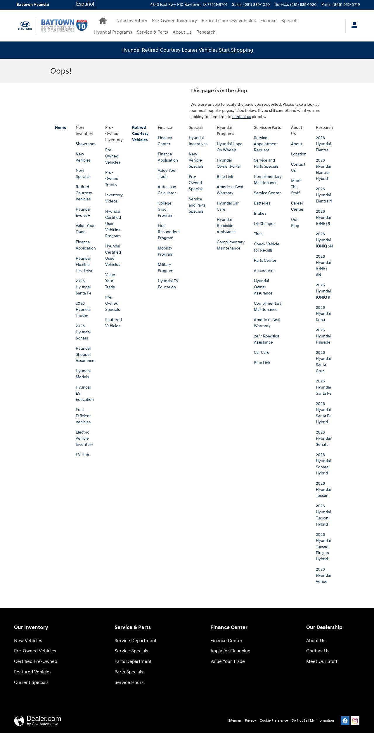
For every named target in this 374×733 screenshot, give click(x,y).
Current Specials (31, 682)
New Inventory (131, 21)
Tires (258, 233)
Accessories (264, 270)
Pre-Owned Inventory (174, 21)
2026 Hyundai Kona (323, 313)
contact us (241, 116)
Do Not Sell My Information (313, 720)
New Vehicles (28, 641)
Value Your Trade (110, 281)
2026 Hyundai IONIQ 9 (323, 291)
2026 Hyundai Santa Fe (83, 287)
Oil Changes (264, 223)
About (296, 143)
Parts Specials (129, 672)
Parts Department (133, 661)
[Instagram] (355, 720)
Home (60, 127)
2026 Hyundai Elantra (323, 144)
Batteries (262, 203)
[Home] (25, 25)
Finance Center (226, 641)
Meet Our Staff (321, 661)
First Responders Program (168, 231)
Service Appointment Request (266, 144)
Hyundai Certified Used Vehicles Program (113, 223)
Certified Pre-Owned (35, 661)
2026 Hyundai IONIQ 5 (323, 217)
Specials (289, 21)
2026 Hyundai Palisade (323, 336)
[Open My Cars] (353, 25)
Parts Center (265, 260)
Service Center (267, 192)
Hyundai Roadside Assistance (226, 225)
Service (152, 32)
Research (206, 32)
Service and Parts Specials (197, 205)
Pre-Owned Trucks (111, 178)
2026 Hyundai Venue (323, 575)
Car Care (261, 352)
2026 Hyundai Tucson (83, 309)
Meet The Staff (296, 186)
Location (299, 154)
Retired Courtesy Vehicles (229, 21)
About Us (182, 32)
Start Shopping (236, 50)
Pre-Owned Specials (112, 303)
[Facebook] (345, 720)
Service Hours (129, 682)
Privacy (250, 720)
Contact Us (317, 651)
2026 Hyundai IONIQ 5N (324, 240)
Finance (268, 21)
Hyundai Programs (113, 32)
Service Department (136, 641)
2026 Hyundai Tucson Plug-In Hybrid (323, 547)
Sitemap (234, 720)
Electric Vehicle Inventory (84, 438)
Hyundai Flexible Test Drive (85, 264)
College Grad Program (165, 209)
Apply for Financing (230, 651)
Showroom (86, 143)
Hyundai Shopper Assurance (85, 354)
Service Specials (131, 651)
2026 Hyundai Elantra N (324, 195)
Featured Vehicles (32, 672)
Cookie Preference (274, 720)
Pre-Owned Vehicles (112, 156)
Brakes (260, 213)
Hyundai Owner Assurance (263, 287)
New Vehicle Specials (196, 160)
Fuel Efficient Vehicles (83, 415)
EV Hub (82, 454)
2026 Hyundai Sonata (83, 332)
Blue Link (225, 176)
